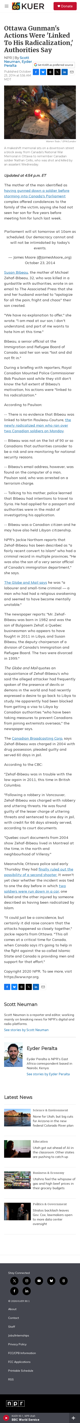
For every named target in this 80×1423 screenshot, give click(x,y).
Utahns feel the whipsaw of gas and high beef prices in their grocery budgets (54, 1183)
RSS (11, 1379)
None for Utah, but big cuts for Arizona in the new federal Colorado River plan (53, 1120)
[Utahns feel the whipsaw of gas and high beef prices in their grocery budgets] (17, 1180)
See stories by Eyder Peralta (48, 1074)
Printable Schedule (20, 1370)
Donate (67, 6)
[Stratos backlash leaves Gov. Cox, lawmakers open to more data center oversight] (17, 1211)
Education (40, 1141)
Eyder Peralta (42, 1048)
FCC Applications (19, 1362)
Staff (11, 1327)
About (12, 1309)
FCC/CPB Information (22, 1353)
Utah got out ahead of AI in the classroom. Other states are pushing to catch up (53, 1152)
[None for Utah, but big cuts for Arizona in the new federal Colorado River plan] (17, 1117)
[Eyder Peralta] (13, 1054)
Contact (13, 1318)
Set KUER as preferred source (55, 65)
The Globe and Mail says (25, 582)
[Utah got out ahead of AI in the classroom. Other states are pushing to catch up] (17, 1149)
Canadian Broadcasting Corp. (37, 738)
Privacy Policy (17, 1344)
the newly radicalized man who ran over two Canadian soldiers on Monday (37, 425)
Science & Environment (50, 1110)
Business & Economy (48, 1173)
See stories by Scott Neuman (26, 1030)
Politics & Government (50, 1204)
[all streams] (74, 1418)
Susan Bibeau (16, 272)
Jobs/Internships (18, 1335)
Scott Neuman (16, 60)
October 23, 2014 (40, 262)
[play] (6, 1418)
